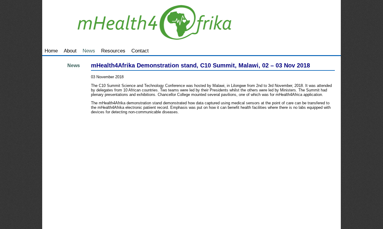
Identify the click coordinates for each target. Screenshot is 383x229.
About (70, 51)
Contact (140, 51)
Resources (113, 51)
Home (51, 51)
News (89, 51)
